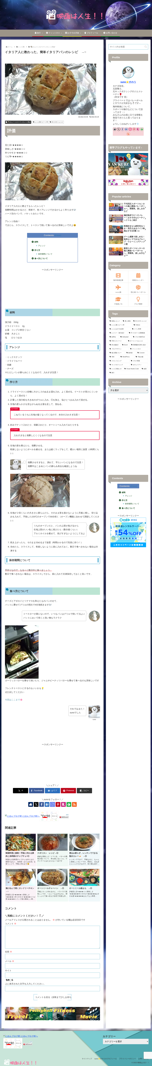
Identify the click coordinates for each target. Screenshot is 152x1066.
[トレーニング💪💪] (64, 1013)
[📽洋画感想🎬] (88, 1013)
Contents (49, 235)
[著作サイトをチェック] (30, 804)
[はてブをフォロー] (47, 804)
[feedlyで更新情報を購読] (68, 804)
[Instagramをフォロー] (52, 804)
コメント (10, 923)
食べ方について (41, 258)
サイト (8, 970)
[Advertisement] (52, 288)
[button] (84, 790)
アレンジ (41, 246)
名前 (8, 952)
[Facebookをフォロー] (41, 804)
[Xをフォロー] (36, 804)
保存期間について (45, 254)
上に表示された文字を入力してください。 (25, 984)
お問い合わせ (143, 1059)
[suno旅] (17, 1013)
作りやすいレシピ (57, 122)
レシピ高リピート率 (41, 122)
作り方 (37, 250)
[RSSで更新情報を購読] (74, 804)
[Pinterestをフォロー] (58, 804)
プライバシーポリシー (127, 1059)
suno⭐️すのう (128, 82)
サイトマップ (87, 1059)
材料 (36, 242)
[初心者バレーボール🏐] (40, 1013)
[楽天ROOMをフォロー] (63, 804)
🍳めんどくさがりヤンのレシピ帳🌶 (19, 122)
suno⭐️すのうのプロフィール (105, 1059)
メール (9, 961)
